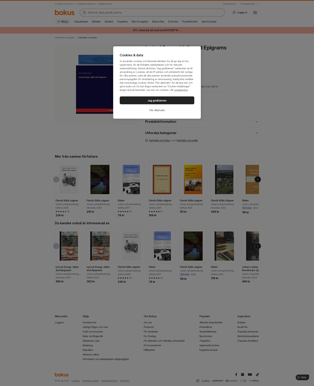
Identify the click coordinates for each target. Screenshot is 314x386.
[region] (157, 82)
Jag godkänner (157, 100)
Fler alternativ (157, 110)
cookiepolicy (181, 90)
